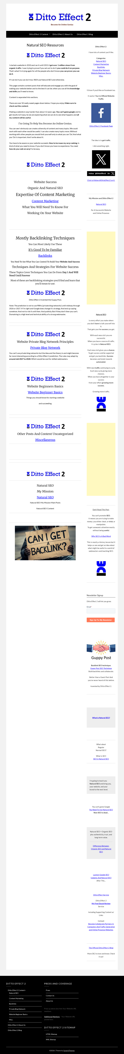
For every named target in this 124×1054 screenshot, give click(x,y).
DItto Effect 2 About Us (63, 34)
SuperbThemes (69, 1051)
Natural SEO (45, 497)
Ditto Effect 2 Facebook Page (101, 126)
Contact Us (50, 996)
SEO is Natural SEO (101, 759)
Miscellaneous (45, 440)
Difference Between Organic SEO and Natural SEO (101, 849)
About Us (49, 1001)
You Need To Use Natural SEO (101, 810)
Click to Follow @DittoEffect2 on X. (101, 180)
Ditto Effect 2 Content (38, 34)
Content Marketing (45, 201)
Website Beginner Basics (45, 392)
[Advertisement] (101, 268)
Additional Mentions (52, 1017)
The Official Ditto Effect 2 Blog (101, 948)
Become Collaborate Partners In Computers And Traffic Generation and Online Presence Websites (101, 927)
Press (48, 990)
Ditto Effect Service (101, 895)
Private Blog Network (45, 348)
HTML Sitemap (51, 1034)
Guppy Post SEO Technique (101, 668)
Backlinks (45, 256)
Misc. (101, 76)
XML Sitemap (51, 1039)
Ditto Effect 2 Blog (85, 34)
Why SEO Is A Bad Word (101, 536)
